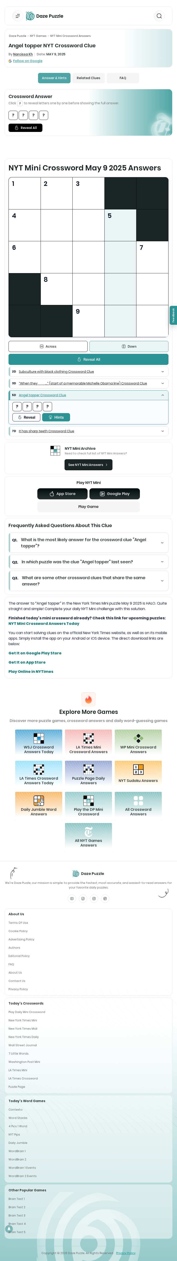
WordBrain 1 (17, 1151)
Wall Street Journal (23, 1045)
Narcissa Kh (23, 54)
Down (132, 346)
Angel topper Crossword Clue (42, 395)
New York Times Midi (23, 1029)
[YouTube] (72, 898)
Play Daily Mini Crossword (27, 1012)
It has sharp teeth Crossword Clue (46, 431)
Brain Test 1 (17, 1199)
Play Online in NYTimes (31, 671)
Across (51, 346)
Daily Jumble (18, 1143)
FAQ (123, 78)
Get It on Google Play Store (35, 653)
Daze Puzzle (17, 36)
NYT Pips (14, 1134)
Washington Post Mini (24, 1062)
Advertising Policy (21, 939)
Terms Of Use (18, 923)
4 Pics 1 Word (18, 1126)
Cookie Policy (18, 931)
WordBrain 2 (17, 1159)
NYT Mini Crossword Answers (70, 36)
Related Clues (88, 78)
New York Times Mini (23, 1020)
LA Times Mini (18, 1070)
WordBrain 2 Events (23, 1176)
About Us (15, 973)
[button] (88, 371)
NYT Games (38, 36)
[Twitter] (105, 898)
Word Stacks (18, 1118)
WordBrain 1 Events (22, 1168)
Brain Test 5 (17, 1232)
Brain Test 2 (17, 1207)
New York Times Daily (24, 1037)
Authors (14, 948)
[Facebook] (83, 898)
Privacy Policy (18, 989)
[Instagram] (94, 898)
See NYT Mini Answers (85, 464)
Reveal (29, 417)
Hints (59, 417)
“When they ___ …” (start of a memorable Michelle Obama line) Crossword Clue (83, 383)
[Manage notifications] (9, 1229)
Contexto (16, 1110)
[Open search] (159, 15)
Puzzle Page (17, 1087)
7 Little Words (19, 1053)
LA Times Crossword (23, 1078)
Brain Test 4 (17, 1224)
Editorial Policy (19, 956)
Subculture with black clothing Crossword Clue (56, 371)
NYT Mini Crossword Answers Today (44, 623)
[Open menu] (17, 15)
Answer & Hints (54, 78)
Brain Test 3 (17, 1215)
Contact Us (17, 981)
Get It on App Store (27, 662)
